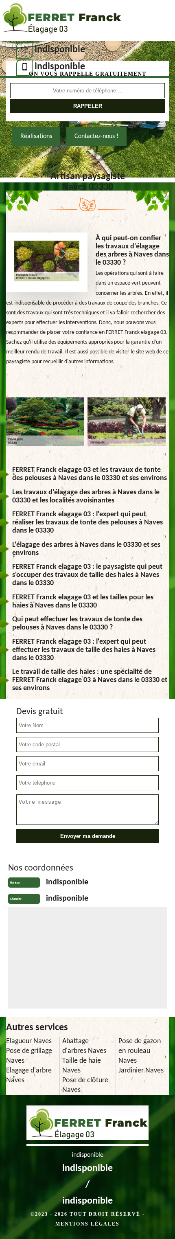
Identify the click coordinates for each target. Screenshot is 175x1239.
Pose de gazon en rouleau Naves (139, 1051)
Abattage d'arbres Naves (84, 1046)
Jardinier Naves (141, 1071)
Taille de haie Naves (81, 1066)
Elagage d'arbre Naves (29, 1075)
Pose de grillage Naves (29, 1056)
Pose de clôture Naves (85, 1085)
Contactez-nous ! (96, 136)
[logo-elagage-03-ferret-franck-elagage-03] (61, 20)
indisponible (60, 50)
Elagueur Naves (29, 1041)
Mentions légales (87, 1224)
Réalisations (36, 136)
